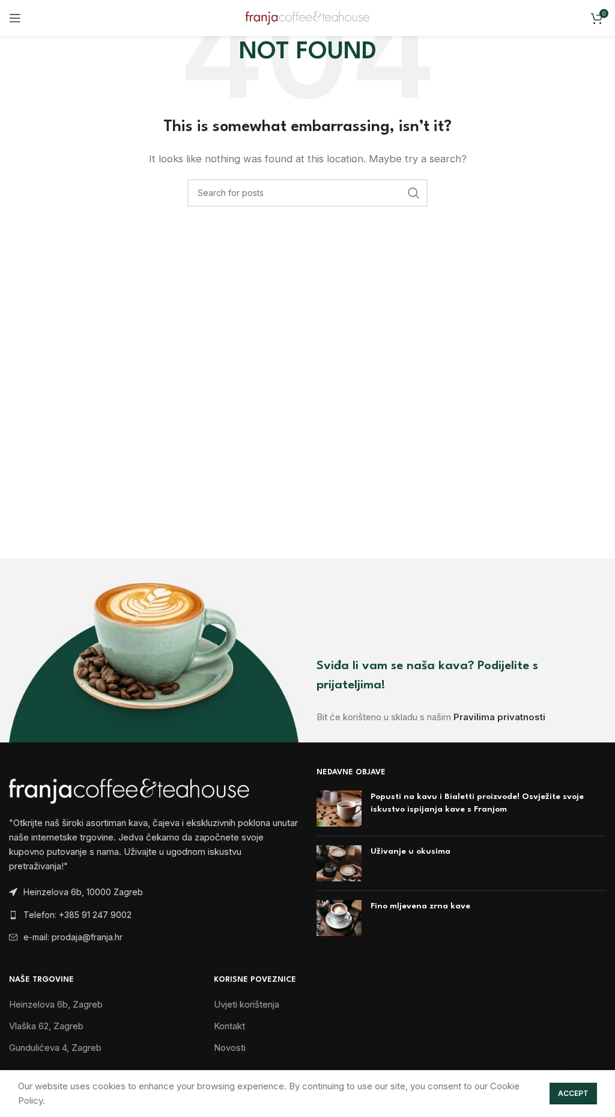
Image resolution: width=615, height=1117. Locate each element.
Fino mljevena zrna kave (420, 906)
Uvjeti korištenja (246, 1004)
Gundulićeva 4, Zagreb (55, 1047)
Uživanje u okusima (410, 851)
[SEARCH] (414, 193)
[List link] (153, 915)
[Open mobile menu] (15, 18)
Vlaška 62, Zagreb (46, 1026)
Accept (573, 1093)
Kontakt (229, 1026)
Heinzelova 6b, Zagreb (56, 1004)
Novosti (230, 1047)
